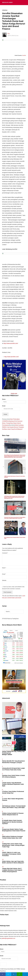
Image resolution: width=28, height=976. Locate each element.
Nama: (4, 399)
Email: (4, 405)
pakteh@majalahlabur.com (8, 938)
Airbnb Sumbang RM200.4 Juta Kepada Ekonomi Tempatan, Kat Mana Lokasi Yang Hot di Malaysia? (13, 427)
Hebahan (4, 10)
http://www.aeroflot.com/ (11, 356)
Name (4, 567)
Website (4, 580)
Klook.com (14, 393)
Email (4, 574)
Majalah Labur (7, 2)
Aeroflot (24, 55)
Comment (5, 553)
